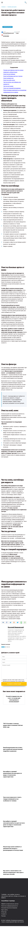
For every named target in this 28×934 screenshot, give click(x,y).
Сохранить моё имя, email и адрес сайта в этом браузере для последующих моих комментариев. (14, 680)
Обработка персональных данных (9, 903)
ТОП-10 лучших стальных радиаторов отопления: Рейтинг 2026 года (13, 725)
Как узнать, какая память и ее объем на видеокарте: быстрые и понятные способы (13, 872)
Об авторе (3, 912)
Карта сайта (4, 909)
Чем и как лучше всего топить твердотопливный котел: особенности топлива (12, 799)
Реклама (3, 916)
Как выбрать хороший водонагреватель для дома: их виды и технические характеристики (12, 774)
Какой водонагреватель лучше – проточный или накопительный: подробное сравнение (13, 749)
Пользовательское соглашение (9, 907)
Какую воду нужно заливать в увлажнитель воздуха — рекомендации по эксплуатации (13, 848)
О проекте (3, 914)
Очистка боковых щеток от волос (12, 76)
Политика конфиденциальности (9, 905)
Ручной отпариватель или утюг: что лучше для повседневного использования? (14, 699)
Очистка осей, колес (9, 80)
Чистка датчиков (8, 86)
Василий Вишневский (16, 627)
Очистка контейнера (9, 74)
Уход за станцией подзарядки (12, 88)
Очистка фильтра (8, 78)
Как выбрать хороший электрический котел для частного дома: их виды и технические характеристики (14, 824)
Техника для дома (7, 26)
